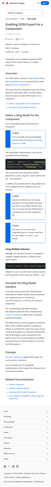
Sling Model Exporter (17, 81)
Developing (15, 48)
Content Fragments (16, 384)
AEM (22, 19)
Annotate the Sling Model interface (22, 107)
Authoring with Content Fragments (22, 392)
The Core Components (14, 357)
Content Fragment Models (19, 388)
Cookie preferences (22, 477)
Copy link (21, 39)
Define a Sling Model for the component (24, 103)
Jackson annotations (20, 84)
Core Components (16, 396)
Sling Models (33, 78)
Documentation (11, 19)
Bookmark (11, 39)
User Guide (31, 19)
